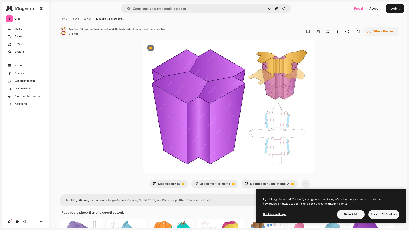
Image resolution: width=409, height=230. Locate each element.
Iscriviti (395, 8)
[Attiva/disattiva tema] (24, 221)
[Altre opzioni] (337, 31)
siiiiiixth (73, 33)
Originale (171, 48)
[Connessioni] (9, 221)
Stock (75, 19)
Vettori (88, 19)
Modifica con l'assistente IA (267, 185)
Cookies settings (274, 214)
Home (63, 19)
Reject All (351, 214)
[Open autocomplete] (126, 8)
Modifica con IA (166, 185)
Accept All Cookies (384, 214)
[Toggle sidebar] (41, 8)
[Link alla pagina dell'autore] (63, 31)
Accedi (374, 8)
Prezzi (358, 8)
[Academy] (17, 221)
